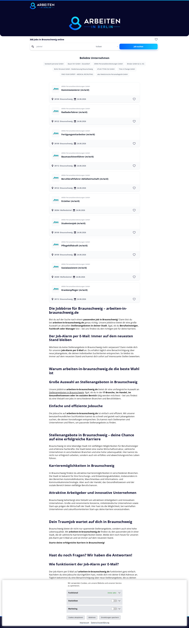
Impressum (84, 622)
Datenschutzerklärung (100, 622)
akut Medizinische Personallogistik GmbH (112, 74)
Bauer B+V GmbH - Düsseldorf (79, 64)
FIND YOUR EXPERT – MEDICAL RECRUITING (77, 74)
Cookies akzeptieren (75, 617)
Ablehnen (92, 617)
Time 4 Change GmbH (127, 69)
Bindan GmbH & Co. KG (135, 64)
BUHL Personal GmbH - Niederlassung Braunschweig (73, 69)
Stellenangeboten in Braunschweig (66, 392)
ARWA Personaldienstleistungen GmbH (108, 64)
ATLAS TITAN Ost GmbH (106, 69)
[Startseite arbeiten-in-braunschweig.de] (42, 6)
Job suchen (138, 46)
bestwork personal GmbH (54, 64)
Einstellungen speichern (110, 617)
